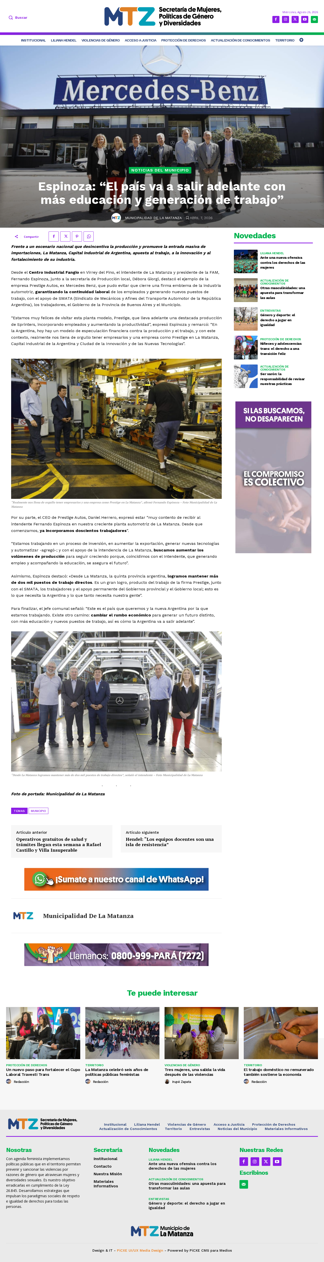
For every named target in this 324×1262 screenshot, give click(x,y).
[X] (295, 19)
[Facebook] (275, 19)
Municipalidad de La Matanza (153, 218)
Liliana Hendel (272, 253)
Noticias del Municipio (160, 170)
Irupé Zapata (181, 1082)
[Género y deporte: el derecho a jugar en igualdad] (245, 319)
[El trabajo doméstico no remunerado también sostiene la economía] (281, 1033)
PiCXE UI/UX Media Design (140, 1250)
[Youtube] (304, 19)
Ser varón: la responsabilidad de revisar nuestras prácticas (282, 379)
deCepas (143, 1255)
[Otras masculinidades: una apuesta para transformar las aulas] (245, 290)
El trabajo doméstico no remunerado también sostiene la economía (279, 1072)
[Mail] (314, 19)
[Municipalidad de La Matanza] (117, 218)
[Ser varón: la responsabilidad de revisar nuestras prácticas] (245, 376)
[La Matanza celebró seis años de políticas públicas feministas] (122, 1033)
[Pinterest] (77, 236)
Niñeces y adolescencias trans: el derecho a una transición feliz (281, 348)
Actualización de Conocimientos (274, 282)
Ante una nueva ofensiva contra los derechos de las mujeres (282, 262)
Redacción (21, 1082)
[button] (16, 17)
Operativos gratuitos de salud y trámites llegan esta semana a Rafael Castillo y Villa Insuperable (58, 845)
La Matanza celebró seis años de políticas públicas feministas (116, 1072)
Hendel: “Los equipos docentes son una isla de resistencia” (170, 842)
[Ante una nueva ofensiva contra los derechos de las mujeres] (245, 261)
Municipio (38, 811)
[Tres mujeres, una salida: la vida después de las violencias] (202, 1033)
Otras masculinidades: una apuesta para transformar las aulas (282, 293)
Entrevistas (270, 310)
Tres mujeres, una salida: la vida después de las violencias (195, 1072)
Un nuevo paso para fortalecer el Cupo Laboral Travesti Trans (43, 1072)
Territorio (94, 1065)
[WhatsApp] (89, 236)
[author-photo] (9, 1081)
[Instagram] (285, 19)
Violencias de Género (182, 1065)
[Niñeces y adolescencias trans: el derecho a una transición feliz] (245, 347)
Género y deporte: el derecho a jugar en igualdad (277, 320)
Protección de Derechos (280, 339)
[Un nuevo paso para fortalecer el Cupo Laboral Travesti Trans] (43, 1033)
